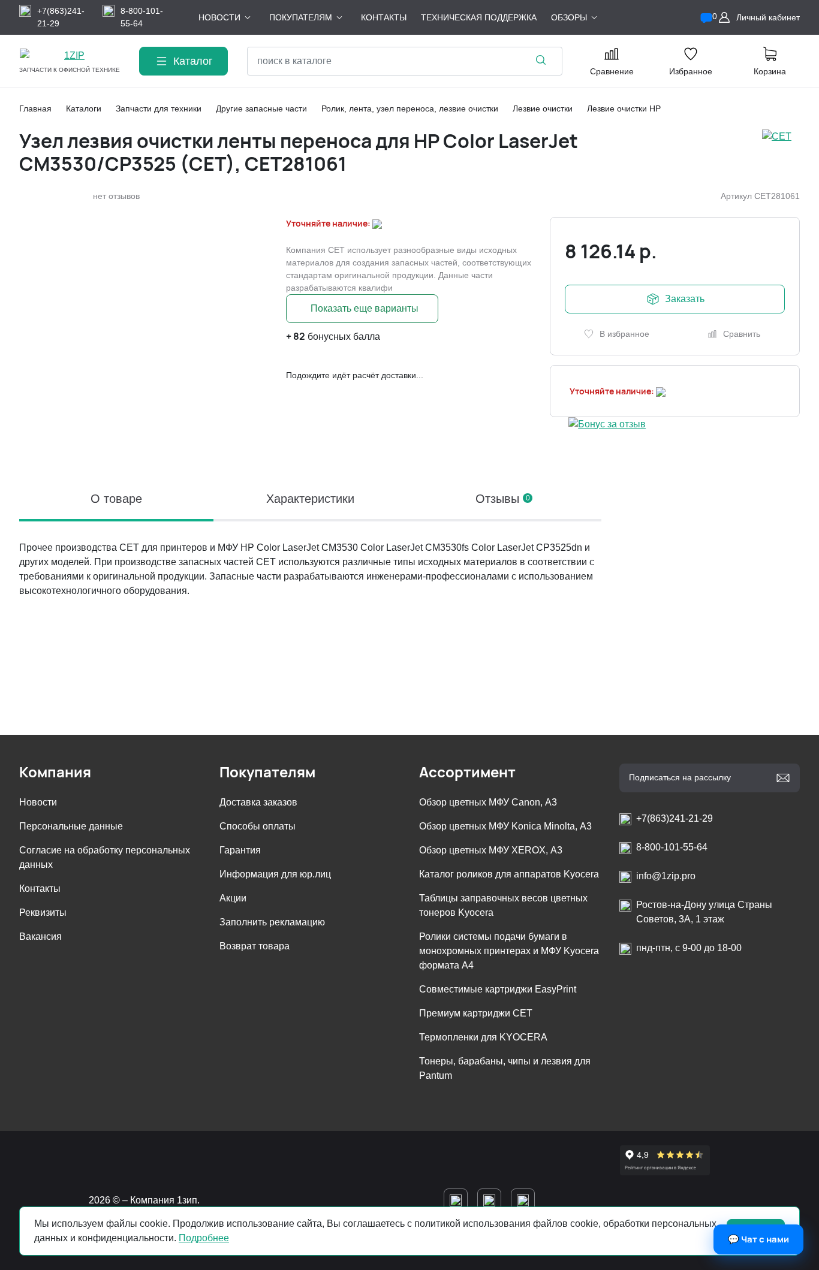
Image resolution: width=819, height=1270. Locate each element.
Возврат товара (254, 946)
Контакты (40, 888)
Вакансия (40, 936)
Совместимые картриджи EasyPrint (497, 989)
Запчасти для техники (158, 108)
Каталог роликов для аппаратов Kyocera (509, 874)
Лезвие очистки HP (624, 108)
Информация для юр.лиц (275, 874)
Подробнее (204, 1238)
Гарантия (240, 850)
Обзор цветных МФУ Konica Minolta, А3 (505, 826)
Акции (232, 898)
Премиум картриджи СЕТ (475, 1013)
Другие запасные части (261, 108)
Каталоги (83, 108)
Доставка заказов (258, 802)
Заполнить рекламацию (272, 922)
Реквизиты (43, 912)
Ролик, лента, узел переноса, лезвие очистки (409, 108)
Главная (35, 108)
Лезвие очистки (543, 108)
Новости (38, 802)
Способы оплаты (257, 826)
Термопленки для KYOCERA (483, 1037)
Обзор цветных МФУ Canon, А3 (488, 802)
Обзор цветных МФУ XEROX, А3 (490, 850)
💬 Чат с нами (758, 1239)
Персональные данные (71, 826)
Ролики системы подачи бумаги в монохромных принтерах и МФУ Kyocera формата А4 (509, 950)
